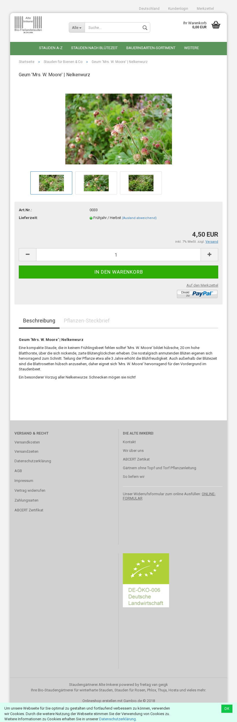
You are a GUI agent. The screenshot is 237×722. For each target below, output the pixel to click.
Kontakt (129, 442)
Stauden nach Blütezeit (94, 48)
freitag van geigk (154, 684)
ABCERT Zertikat (136, 459)
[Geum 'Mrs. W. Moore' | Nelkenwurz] (118, 126)
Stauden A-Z (50, 48)
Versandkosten (27, 442)
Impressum (23, 480)
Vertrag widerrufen (29, 490)
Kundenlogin (178, 9)
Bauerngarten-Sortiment (150, 48)
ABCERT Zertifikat (28, 510)
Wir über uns (133, 450)
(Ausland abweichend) (139, 218)
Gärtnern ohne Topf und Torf (146, 468)
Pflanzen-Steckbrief (87, 321)
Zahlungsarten (26, 500)
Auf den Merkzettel (202, 285)
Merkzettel (205, 9)
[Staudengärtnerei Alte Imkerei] (37, 24)
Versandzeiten (26, 451)
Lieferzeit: (28, 218)
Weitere (191, 48)
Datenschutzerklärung (117, 719)
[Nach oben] (221, 713)
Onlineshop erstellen (99, 701)
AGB (18, 471)
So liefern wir (134, 476)
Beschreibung (39, 321)
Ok (226, 709)
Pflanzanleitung (183, 468)
